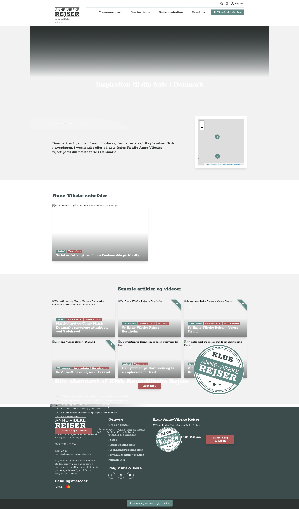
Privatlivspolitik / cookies (126, 455)
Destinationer (57, 123)
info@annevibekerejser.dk (75, 454)
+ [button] (202, 123)
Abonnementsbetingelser (125, 450)
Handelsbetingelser (121, 445)
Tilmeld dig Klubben (73, 430)
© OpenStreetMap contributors (231, 164)
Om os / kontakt (119, 425)
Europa (70, 123)
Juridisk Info (116, 460)
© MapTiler (215, 164)
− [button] (202, 128)
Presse (112, 440)
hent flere (149, 386)
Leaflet (207, 164)
